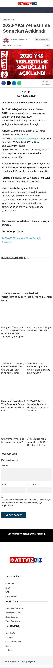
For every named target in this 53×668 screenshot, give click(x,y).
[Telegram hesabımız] (37, 663)
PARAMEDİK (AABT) (12, 50)
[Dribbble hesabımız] (31, 663)
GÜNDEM (8, 28)
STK (6, 56)
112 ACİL (7, 34)
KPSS (6, 39)
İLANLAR (8, 61)
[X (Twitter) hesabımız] (11, 663)
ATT (5, 45)
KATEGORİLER (10, 22)
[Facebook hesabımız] (5, 663)
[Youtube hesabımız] (21, 663)
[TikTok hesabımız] (26, 663)
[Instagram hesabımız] (16, 663)
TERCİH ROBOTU (11, 67)
